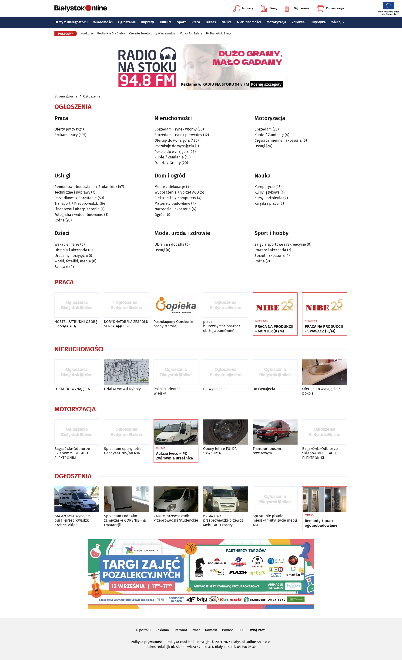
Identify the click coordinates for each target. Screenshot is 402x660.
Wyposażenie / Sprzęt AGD (176, 192)
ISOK (241, 630)
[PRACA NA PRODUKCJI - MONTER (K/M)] (275, 305)
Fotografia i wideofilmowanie (78, 214)
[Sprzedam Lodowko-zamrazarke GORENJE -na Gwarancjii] (126, 499)
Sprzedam (263, 129)
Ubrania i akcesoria (70, 250)
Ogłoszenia (301, 8)
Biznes (211, 22)
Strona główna (65, 96)
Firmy (273, 8)
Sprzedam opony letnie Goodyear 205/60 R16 (124, 450)
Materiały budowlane (172, 203)
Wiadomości (103, 22)
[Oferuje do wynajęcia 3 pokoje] (324, 372)
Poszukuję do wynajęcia (174, 146)
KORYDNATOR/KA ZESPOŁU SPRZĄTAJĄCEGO (126, 323)
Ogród (159, 214)
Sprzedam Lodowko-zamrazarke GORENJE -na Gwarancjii (125, 520)
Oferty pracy (64, 129)
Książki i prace (267, 203)
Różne (59, 220)
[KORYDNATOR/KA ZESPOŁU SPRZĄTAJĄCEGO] (126, 305)
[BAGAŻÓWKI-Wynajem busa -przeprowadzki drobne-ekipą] (76, 499)
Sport (181, 22)
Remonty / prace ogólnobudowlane (321, 523)
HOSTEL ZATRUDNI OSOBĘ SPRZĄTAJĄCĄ (75, 323)
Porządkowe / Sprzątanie (75, 198)
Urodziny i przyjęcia (71, 255)
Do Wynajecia (214, 389)
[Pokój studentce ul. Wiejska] (176, 372)
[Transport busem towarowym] (275, 432)
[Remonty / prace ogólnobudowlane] (324, 499)
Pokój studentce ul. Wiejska (170, 391)
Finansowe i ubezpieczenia (77, 209)
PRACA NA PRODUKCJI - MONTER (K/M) (274, 329)
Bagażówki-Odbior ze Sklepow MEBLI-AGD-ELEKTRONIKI (72, 453)
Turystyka (318, 22)
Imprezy (247, 8)
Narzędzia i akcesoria (172, 209)
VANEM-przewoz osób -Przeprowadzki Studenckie (176, 518)
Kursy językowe (267, 192)
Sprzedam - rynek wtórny (175, 129)
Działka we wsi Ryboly (122, 389)
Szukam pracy (66, 135)
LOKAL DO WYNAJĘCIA (72, 389)
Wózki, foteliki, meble (72, 261)
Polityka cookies (179, 642)
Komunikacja (335, 8)
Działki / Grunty (167, 163)
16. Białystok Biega (218, 33)
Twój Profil (257, 630)
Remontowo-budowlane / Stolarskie (84, 186)
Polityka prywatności (147, 642)
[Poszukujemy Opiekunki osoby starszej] (176, 305)
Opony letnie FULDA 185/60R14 (220, 450)
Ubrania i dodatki (169, 244)
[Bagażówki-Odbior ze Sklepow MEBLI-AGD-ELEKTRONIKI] (76, 432)
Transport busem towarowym (267, 450)
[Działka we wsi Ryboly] (126, 372)
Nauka (226, 22)
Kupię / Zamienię (169, 157)
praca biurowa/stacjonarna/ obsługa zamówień (221, 326)
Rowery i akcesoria (270, 250)
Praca (195, 22)
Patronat (180, 630)
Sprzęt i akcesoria (270, 255)
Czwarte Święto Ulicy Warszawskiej (152, 33)
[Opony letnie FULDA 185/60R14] (225, 432)
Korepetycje (265, 186)
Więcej (336, 22)
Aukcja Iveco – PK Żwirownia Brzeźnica (174, 456)
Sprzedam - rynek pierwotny (178, 135)
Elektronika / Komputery (175, 198)
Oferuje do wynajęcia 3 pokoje (321, 391)
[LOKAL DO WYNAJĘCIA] (76, 372)
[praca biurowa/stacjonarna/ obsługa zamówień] (225, 305)
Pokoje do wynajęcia (171, 151)
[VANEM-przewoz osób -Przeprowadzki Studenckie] (176, 499)
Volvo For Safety (191, 33)
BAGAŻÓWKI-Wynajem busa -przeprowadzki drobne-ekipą (72, 520)
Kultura (165, 22)
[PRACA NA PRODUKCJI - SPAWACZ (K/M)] (324, 305)
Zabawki (61, 267)
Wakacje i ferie (66, 244)
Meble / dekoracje (169, 186)
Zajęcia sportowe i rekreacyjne (280, 244)
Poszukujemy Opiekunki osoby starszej (173, 323)
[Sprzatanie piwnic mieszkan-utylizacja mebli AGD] (275, 499)
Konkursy (87, 33)
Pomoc (227, 630)
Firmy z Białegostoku (71, 22)
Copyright (203, 642)
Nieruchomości (249, 22)
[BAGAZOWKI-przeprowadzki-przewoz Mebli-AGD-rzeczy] (225, 499)
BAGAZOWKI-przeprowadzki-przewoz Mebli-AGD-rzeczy (223, 520)
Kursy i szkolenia (268, 198)
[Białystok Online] (80, 8)
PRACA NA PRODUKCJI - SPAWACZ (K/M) (324, 329)
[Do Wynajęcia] (275, 372)
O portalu (143, 630)
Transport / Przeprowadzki (76, 203)
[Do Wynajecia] (225, 372)
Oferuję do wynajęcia (172, 140)
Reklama (162, 630)
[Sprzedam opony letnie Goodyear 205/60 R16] (126, 432)
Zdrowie (298, 22)
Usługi (260, 146)
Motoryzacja (276, 22)
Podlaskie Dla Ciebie (111, 33)
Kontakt (211, 630)
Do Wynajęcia (264, 389)
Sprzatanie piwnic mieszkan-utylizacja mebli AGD (275, 520)
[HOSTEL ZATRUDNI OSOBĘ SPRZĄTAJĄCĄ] (76, 305)
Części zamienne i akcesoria (278, 140)
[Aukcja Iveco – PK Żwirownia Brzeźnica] (176, 432)
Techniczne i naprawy (72, 192)
